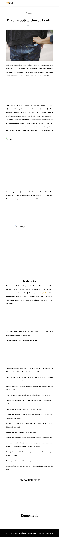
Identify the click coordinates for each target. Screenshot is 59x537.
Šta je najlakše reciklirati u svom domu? (29, 499)
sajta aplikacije (43, 293)
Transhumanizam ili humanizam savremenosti (29, 496)
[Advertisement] (29, 92)
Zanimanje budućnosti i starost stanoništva (29, 492)
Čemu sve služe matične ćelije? (29, 503)
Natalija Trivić (30, 507)
